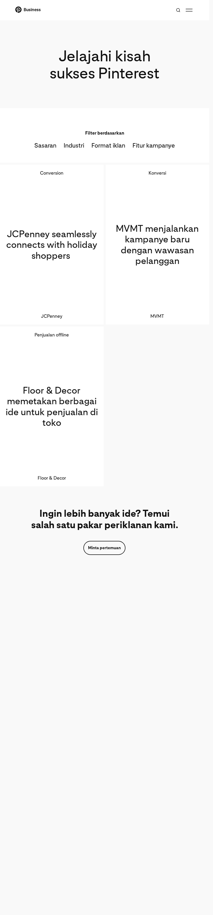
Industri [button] (74, 145)
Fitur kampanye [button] (153, 145)
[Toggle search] (178, 10)
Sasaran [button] (45, 145)
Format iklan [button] (108, 145)
